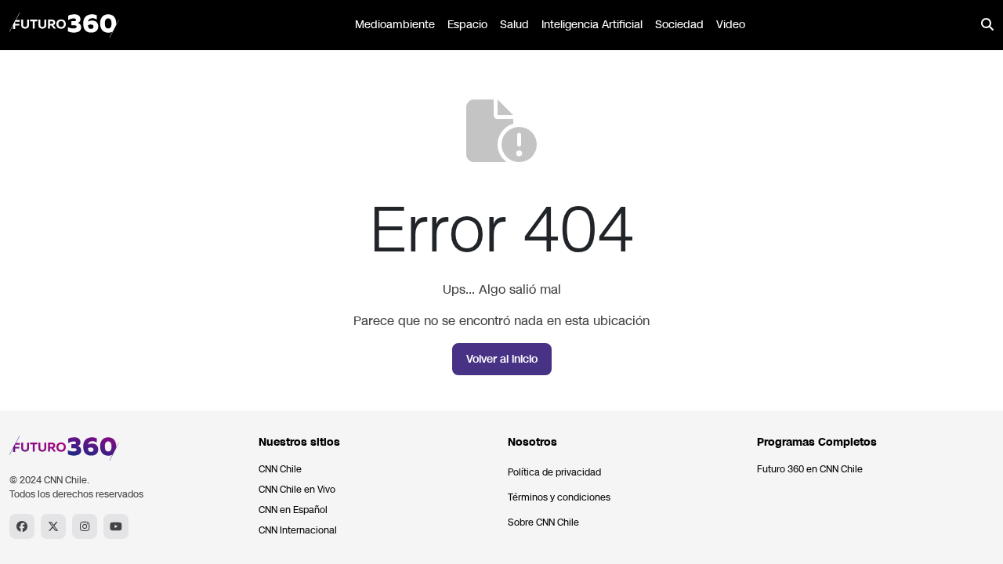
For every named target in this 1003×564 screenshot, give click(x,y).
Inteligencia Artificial (592, 24)
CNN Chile (280, 469)
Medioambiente (395, 24)
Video (730, 24)
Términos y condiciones (559, 497)
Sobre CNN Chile (543, 522)
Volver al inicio (502, 359)
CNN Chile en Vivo (297, 489)
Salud (514, 24)
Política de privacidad (554, 472)
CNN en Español (293, 510)
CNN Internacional (298, 530)
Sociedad (679, 24)
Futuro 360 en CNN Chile (810, 469)
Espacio (467, 24)
